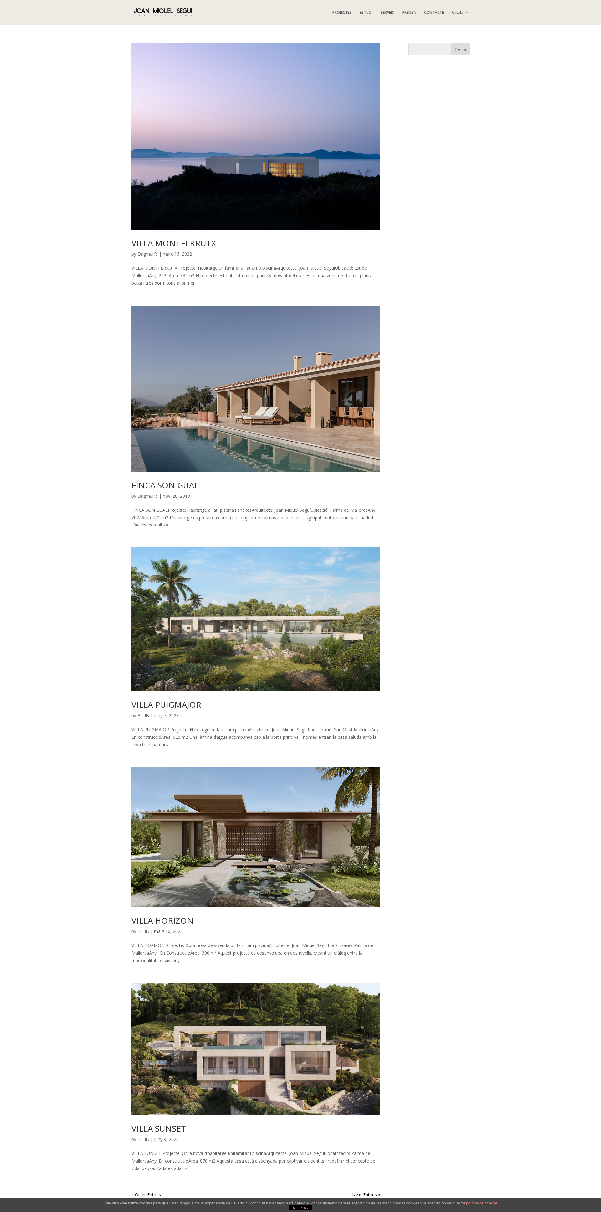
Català (457, 12)
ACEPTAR (300, 1208)
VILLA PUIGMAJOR (166, 704)
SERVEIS (387, 12)
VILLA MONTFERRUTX (173, 243)
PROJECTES (342, 12)
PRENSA (409, 12)
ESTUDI (366, 12)
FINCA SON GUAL (164, 485)
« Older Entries (146, 1195)
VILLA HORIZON (162, 920)
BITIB (143, 715)
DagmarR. (147, 254)
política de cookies (482, 1203)
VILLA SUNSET (158, 1128)
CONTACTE (434, 12)
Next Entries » (366, 1195)
